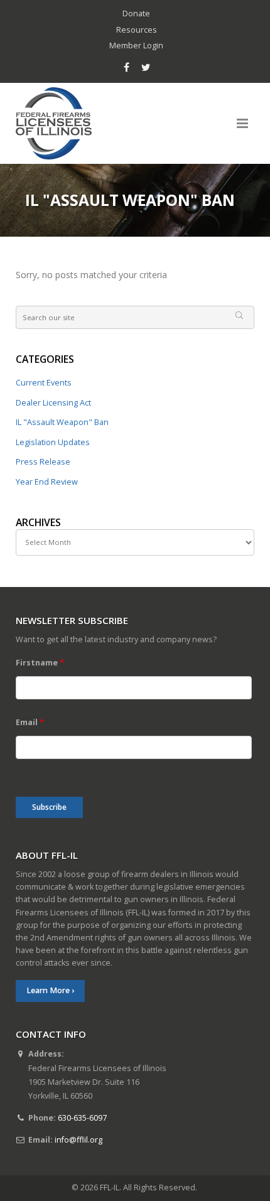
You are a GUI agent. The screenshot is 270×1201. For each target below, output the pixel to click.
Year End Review (47, 482)
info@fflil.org (78, 1139)
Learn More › (50, 990)
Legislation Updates (53, 442)
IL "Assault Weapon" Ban (62, 422)
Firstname (40, 662)
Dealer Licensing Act (53, 402)
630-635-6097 (82, 1117)
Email (30, 722)
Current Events (44, 382)
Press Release (43, 461)
